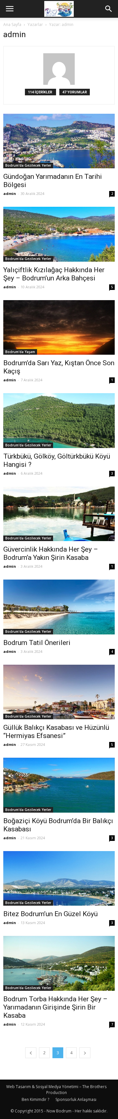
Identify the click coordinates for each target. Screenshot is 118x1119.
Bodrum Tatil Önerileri (36, 643)
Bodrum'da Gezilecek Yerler (28, 165)
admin (9, 193)
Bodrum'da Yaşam (20, 351)
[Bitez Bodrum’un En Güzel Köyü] (59, 878)
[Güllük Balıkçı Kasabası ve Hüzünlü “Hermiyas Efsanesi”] (59, 692)
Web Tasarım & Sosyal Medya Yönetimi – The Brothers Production (56, 1089)
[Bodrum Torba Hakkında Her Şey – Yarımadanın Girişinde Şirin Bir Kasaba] (59, 963)
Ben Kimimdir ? (35, 1099)
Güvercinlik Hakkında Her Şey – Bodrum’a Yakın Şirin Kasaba (50, 553)
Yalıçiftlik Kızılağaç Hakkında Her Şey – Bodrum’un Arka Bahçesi (54, 274)
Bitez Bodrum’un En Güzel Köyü (50, 914)
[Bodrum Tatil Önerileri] (59, 607)
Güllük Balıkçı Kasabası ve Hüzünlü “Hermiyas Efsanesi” (56, 732)
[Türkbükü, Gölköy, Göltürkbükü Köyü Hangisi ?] (59, 420)
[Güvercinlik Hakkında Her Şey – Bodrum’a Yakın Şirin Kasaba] (59, 514)
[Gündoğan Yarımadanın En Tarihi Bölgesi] (59, 141)
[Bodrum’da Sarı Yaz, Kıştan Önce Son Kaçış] (59, 327)
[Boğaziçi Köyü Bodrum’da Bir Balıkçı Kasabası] (59, 785)
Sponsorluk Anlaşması (75, 1099)
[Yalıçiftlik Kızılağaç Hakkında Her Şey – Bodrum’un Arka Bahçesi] (59, 234)
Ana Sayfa (12, 24)
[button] (109, 9)
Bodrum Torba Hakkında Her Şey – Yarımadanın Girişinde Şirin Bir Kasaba (55, 1007)
